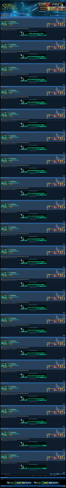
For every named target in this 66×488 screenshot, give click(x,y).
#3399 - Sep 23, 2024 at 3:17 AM (4, 428)
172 (60, 15)
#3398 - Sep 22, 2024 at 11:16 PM (5, 405)
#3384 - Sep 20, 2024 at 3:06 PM (4, 86)
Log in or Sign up (63, 0)
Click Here (64, 21)
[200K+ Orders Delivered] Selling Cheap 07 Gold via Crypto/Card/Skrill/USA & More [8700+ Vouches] (19, 475)
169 (56, 15)
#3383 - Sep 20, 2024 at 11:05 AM (5, 63)
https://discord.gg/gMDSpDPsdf (33, 31)
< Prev (50, 15)
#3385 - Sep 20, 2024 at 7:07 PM (4, 109)
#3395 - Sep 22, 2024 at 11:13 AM (5, 337)
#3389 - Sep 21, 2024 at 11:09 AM (5, 200)
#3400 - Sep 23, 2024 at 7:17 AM (4, 451)
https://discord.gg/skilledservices (12, 52)
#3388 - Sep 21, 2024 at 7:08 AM (4, 177)
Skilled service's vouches (33, 36)
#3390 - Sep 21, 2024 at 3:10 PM (4, 223)
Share (64, 39)
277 (62, 15)
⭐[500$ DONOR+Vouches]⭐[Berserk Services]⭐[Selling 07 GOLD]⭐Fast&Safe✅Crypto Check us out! (46, 475)
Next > (64, 15)
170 (57, 15)
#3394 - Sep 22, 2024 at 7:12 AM (4, 314)
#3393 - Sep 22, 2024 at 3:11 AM (4, 291)
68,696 (64, 19)
